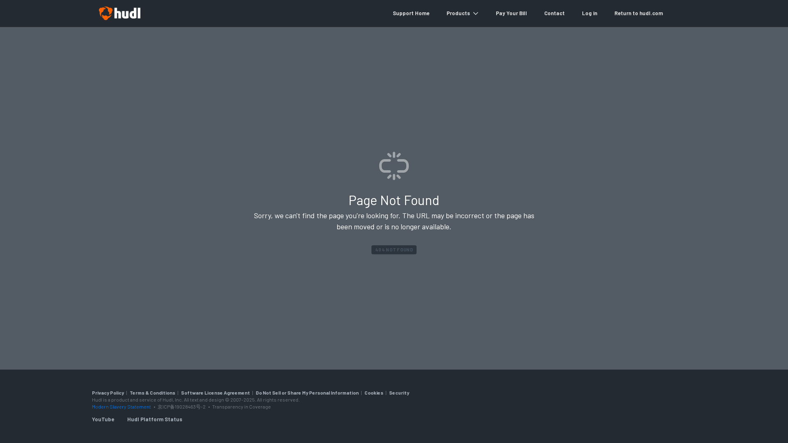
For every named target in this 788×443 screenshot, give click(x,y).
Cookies (373, 392)
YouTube (103, 419)
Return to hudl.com (638, 13)
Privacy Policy (108, 392)
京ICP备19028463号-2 (182, 406)
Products (458, 13)
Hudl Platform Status (154, 419)
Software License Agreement (215, 392)
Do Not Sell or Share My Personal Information (307, 392)
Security (399, 392)
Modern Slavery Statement (121, 406)
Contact (554, 13)
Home (422, 13)
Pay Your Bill (511, 13)
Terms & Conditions (152, 392)
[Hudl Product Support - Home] (119, 13)
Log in (589, 13)
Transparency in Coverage (241, 406)
